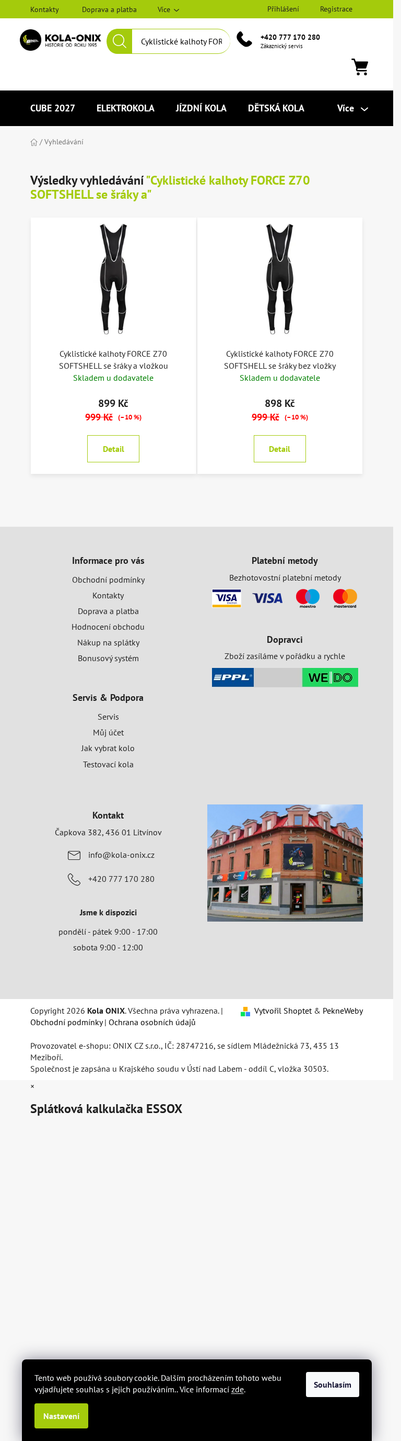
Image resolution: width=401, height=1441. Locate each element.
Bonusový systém (108, 658)
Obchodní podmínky (108, 579)
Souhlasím (332, 1384)
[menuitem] (53, 108)
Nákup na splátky (108, 642)
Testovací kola (108, 764)
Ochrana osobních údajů (152, 1022)
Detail (113, 449)
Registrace (336, 9)
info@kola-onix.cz (121, 854)
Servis (108, 716)
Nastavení (61, 1416)
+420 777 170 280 (290, 37)
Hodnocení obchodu (108, 626)
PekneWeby (343, 1010)
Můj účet (108, 732)
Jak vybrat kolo (108, 748)
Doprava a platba (109, 9)
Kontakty (44, 9)
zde (237, 1389)
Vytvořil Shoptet (283, 1010)
